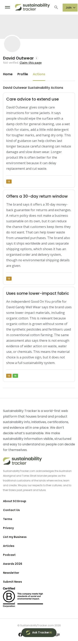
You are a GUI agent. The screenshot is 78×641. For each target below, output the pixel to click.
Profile (22, 74)
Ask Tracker (42, 632)
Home (8, 74)
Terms (7, 519)
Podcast (9, 555)
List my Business (15, 537)
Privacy (8, 528)
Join (69, 8)
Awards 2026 (12, 564)
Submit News (12, 582)
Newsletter (11, 573)
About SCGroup (14, 501)
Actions (39, 74)
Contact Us (11, 510)
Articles (8, 546)
